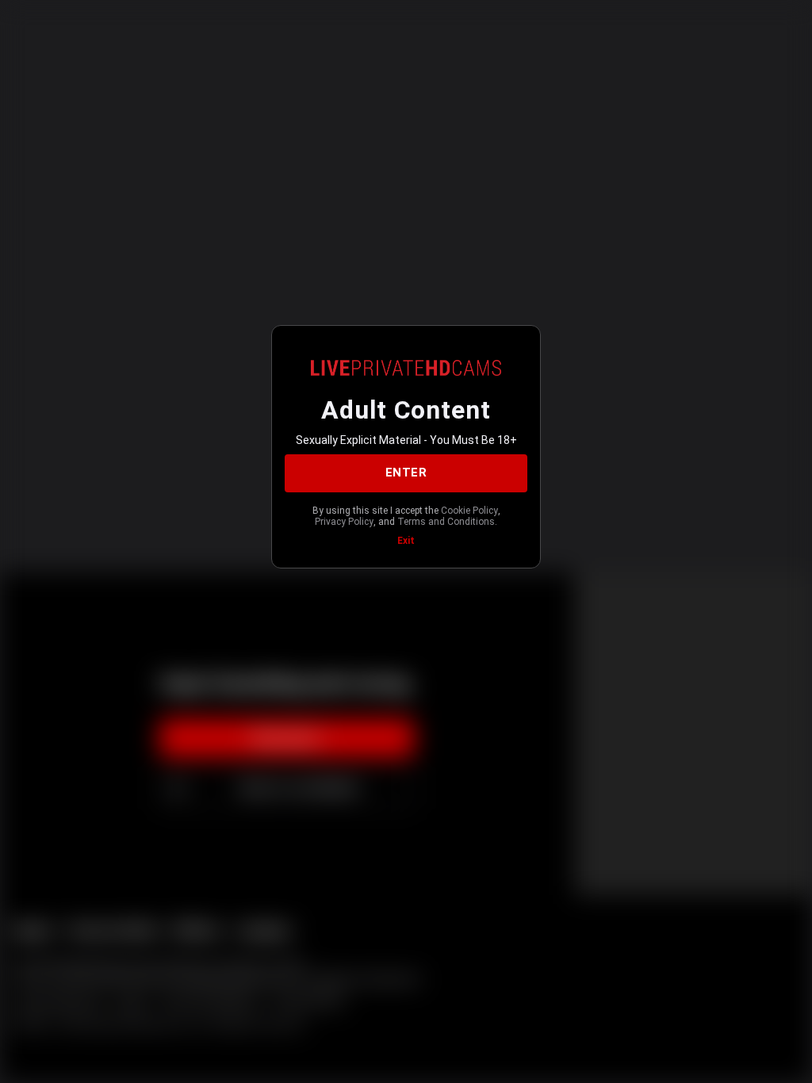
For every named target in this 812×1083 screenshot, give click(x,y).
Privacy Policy (344, 521)
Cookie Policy (469, 510)
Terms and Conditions (446, 521)
